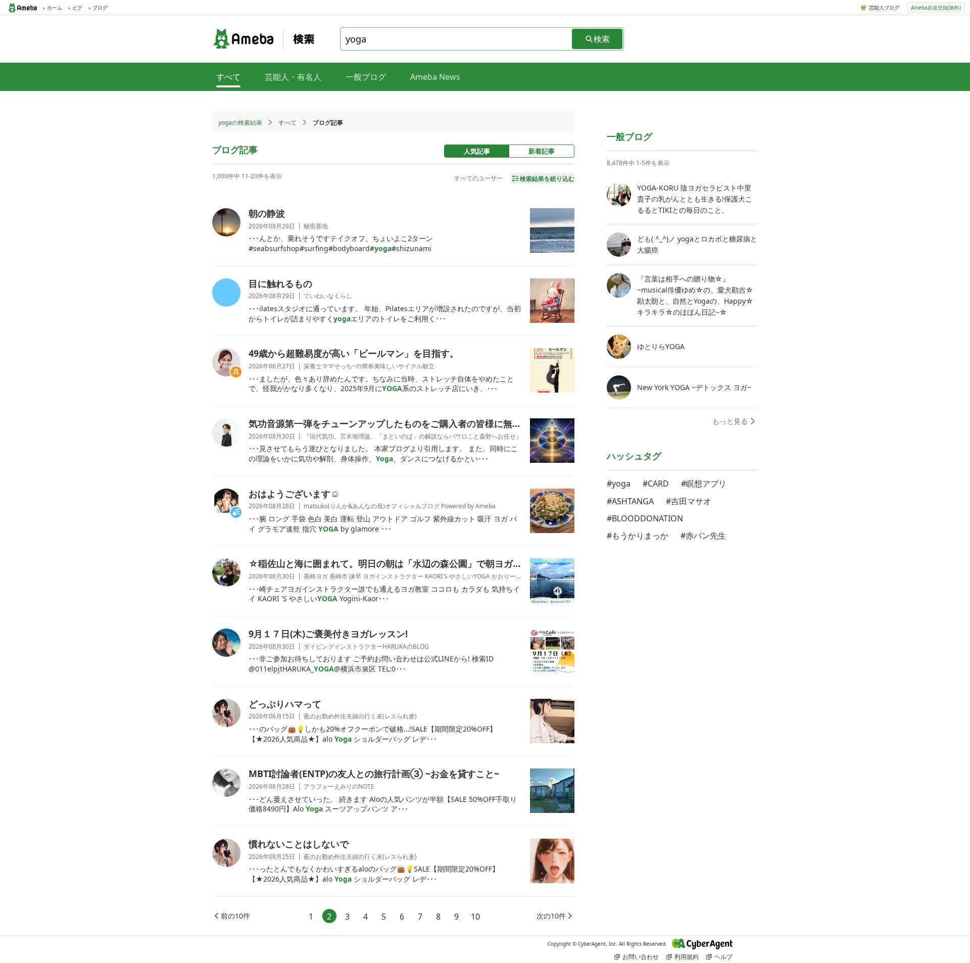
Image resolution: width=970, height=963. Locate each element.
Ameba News (435, 76)
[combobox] (457, 39)
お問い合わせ (640, 956)
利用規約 (686, 956)
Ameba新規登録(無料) (936, 7)
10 (475, 916)
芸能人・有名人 (293, 76)
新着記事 (541, 151)
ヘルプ (723, 956)
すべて (287, 122)
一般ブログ (366, 76)
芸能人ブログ (884, 7)
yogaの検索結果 (240, 122)
